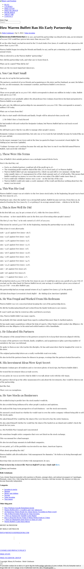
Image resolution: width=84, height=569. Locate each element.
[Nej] (55, 568)
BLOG (6, 5)
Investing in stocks (10, 489)
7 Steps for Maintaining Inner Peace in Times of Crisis (23, 520)
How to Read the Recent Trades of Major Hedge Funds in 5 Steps (27, 518)
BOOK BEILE (9, 12)
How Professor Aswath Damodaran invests (19, 508)
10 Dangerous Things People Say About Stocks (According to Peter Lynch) (30, 512)
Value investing (29, 33)
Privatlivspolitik (48, 568)
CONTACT (8, 16)
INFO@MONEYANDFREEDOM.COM (14, 533)
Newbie (7, 495)
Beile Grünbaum (8, 33)
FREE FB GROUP (11, 10)
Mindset (7, 491)
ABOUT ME (9, 14)
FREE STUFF (9, 8)
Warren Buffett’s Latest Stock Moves (17, 521)
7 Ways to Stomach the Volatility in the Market (20, 516)
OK (41, 568)
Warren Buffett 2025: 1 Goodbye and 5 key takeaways (23, 510)
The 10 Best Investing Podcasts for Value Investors (22, 514)
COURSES (8, 7)
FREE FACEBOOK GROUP (10, 558)
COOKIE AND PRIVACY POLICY (13, 550)
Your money (8, 499)
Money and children (11, 493)
